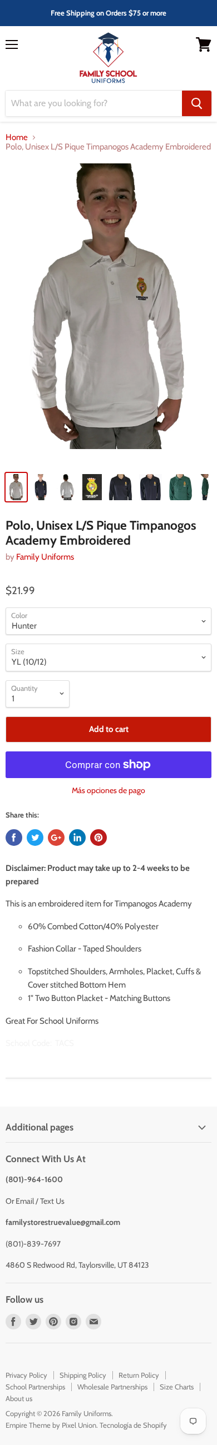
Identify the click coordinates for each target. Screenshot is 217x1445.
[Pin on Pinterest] (98, 837)
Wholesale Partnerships (112, 1386)
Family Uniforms (45, 557)
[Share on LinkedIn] (77, 837)
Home (17, 137)
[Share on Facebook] (14, 837)
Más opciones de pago (108, 790)
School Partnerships (35, 1386)
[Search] (196, 103)
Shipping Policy (83, 1375)
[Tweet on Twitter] (35, 837)
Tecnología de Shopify (133, 1425)
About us (19, 1398)
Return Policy (139, 1375)
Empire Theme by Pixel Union (51, 1425)
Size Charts (177, 1386)
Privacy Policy (26, 1375)
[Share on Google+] (56, 837)
